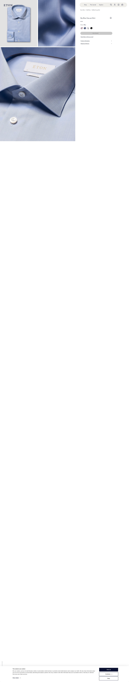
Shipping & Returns (85, 43)
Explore (101, 4)
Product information (85, 41)
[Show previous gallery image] (2, 665)
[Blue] (85, 28)
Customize (107, 674)
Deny (108, 678)
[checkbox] (111, 18)
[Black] (91, 28)
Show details (16, 677)
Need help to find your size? (87, 36)
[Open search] (111, 5)
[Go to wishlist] (118, 5)
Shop (85, 4)
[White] (88, 28)
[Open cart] (122, 5)
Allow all (109, 669)
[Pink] (82, 28)
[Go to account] (115, 5)
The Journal (93, 4)
